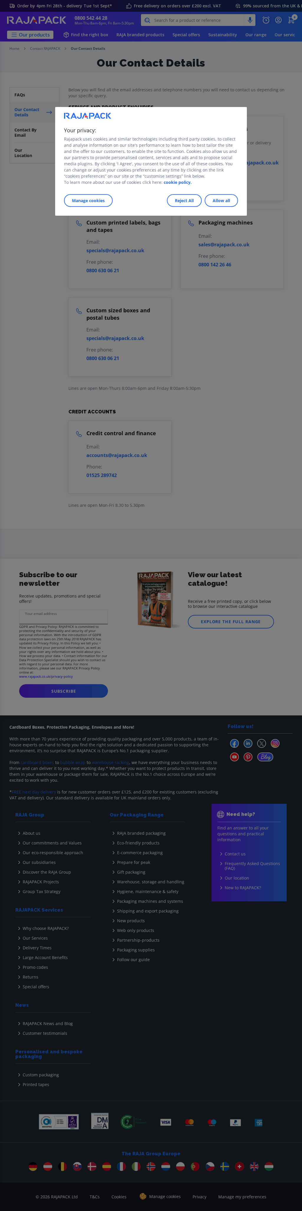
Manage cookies (88, 200)
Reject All (184, 200)
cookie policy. (178, 182)
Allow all (221, 200)
